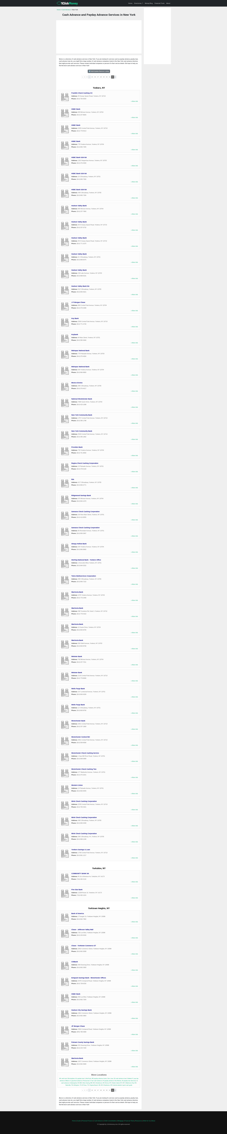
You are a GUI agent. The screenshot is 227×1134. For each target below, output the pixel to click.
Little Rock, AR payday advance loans (96, 1078)
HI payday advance (108, 1080)
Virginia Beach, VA (95, 1085)
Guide (79, 1121)
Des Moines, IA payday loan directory (125, 1080)
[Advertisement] (99, 36)
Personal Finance (87, 1121)
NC (94, 1083)
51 (109, 77)
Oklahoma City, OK (131, 1083)
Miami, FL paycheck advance (74, 1080)
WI (102, 1085)
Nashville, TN (69, 1085)
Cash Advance (66, 10)
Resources (138, 1121)
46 (95, 77)
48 (101, 77)
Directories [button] (138, 3)
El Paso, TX (85, 1085)
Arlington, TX (77, 1085)
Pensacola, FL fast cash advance (92, 1080)
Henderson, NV (100, 1083)
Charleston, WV (108, 1085)
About (168, 3)
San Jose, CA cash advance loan (117, 1078)
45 (92, 77)
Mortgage (120, 1121)
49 (104, 77)
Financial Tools (159, 3)
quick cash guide (127, 1085)
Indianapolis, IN (74, 1083)
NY (124, 1083)
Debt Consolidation (110, 1121)
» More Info (134, 101)
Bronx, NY (108, 1083)
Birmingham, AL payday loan (76, 1078)
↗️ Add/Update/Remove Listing (99, 71)
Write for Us (146, 1121)
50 (106, 77)
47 (98, 77)
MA (81, 1083)
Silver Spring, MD (87, 1083)
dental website (117, 1085)
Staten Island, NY (117, 1083)
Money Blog (149, 3)
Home (130, 3)
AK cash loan (63, 1078)
